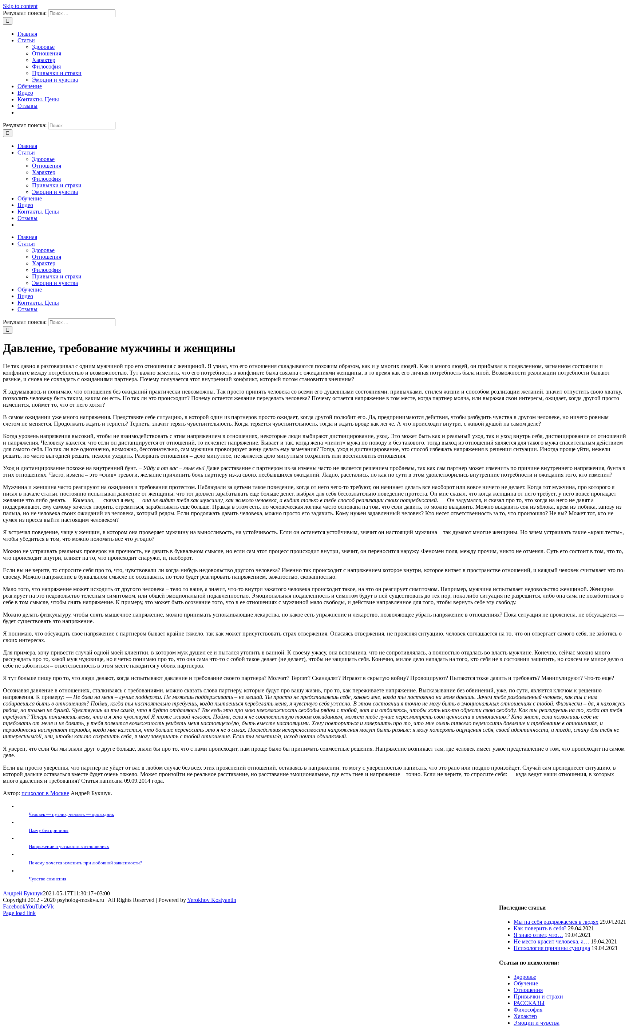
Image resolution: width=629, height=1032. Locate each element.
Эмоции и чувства (55, 80)
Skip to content (20, 6)
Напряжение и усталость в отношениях (69, 846)
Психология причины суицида (552, 948)
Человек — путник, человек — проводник (71, 814)
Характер (43, 60)
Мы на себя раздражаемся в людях (556, 922)
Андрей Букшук (23, 893)
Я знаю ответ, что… (538, 935)
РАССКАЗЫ (529, 1003)
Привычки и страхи (57, 73)
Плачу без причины (48, 830)
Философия (46, 66)
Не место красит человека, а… (551, 941)
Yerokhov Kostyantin (211, 900)
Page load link (19, 913)
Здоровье (43, 47)
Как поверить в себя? (540, 928)
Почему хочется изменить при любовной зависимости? (85, 862)
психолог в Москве (45, 793)
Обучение (526, 983)
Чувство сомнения (47, 878)
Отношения (46, 53)
